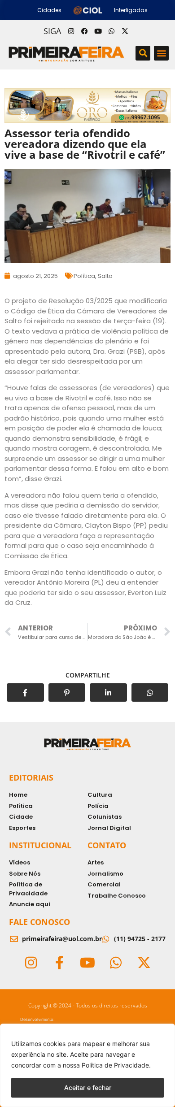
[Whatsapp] (111, 31)
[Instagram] (71, 31)
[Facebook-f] (59, 962)
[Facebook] (84, 31)
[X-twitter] (124, 31)
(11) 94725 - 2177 (140, 938)
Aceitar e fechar (87, 1087)
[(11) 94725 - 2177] (106, 939)
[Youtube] (98, 31)
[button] (143, 53)
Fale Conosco (39, 921)
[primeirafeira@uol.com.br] (14, 939)
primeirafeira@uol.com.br (62, 938)
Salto (105, 276)
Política (84, 276)
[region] (87, 1065)
